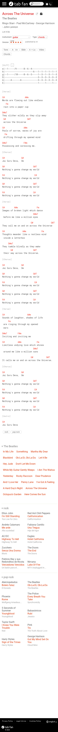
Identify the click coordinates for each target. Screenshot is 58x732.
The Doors (33, 547)
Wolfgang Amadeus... (12, 602)
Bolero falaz (8, 585)
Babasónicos (34, 610)
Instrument (6, 37)
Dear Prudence (43, 476)
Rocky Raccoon (24, 476)
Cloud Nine (32, 645)
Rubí (30, 613)
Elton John (7, 513)
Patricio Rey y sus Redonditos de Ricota (13, 560)
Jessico (31, 616)
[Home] (18, 3)
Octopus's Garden (12, 494)
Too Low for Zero (9, 519)
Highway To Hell (10, 539)
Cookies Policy (35, 721)
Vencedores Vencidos (13, 564)
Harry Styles (8, 639)
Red (3, 631)
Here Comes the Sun (35, 494)
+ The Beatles (9, 446)
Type (35, 37)
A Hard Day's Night (13, 488)
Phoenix (6, 596)
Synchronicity (34, 602)
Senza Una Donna (11, 550)
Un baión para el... (10, 567)
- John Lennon (10, 26)
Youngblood (8, 613)
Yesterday (8, 476)
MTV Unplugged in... (37, 567)
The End (32, 550)
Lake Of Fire (34, 564)
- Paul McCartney (24, 23)
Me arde (6, 527)
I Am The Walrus (46, 469)
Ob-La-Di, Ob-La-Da (26, 457)
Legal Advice (21, 721)
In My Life (8, 451)
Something (22, 451)
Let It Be (6, 32)
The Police (33, 593)
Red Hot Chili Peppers (39, 513)
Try (29, 627)
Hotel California (36, 539)
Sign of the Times (11, 642)
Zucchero (7, 547)
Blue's (4, 553)
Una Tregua (34, 527)
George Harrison (36, 636)
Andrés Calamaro (11, 524)
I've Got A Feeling (45, 482)
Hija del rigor (33, 530)
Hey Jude (8, 463)
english (52, 722)
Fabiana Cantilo (36, 524)
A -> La (32, 50)
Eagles (31, 536)
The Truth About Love (37, 631)
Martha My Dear (39, 451)
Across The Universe (36, 488)
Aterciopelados (9, 582)
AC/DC (5, 536)
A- (13, 50)
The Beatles (9, 18)
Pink (30, 625)
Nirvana (32, 562)
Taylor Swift (8, 622)
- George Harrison (45, 23)
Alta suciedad (8, 530)
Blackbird (8, 457)
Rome (5, 599)
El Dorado (6, 588)
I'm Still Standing (11, 516)
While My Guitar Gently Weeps (19, 469)
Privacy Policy (7, 721)
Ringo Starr (8, 23)
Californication (35, 516)
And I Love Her (10, 482)
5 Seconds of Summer (9, 609)
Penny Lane (27, 482)
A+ (16, 50)
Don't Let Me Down (26, 463)
